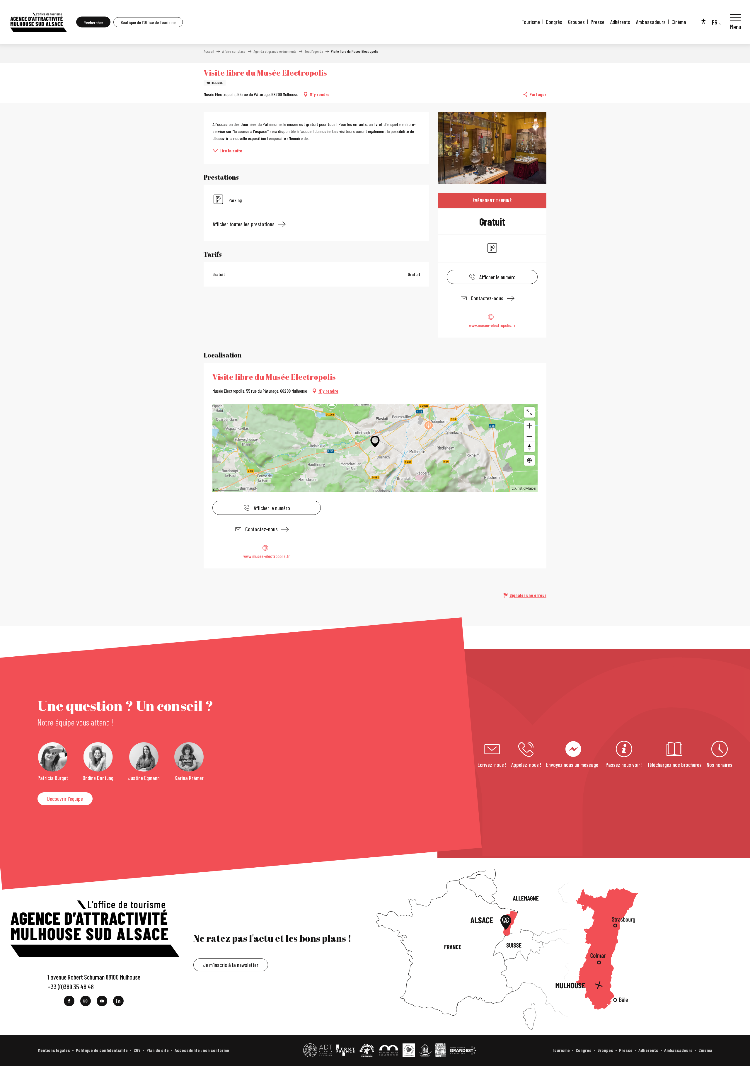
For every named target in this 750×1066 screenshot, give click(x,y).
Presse (597, 21)
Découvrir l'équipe (65, 798)
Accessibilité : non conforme (202, 1050)
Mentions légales (54, 1050)
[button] (93, 22)
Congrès (554, 21)
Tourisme (530, 21)
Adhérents (620, 21)
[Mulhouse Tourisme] (38, 22)
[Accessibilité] (703, 21)
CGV (137, 1050)
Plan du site (157, 1050)
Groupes (576, 21)
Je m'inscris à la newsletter (230, 964)
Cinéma (678, 21)
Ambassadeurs (651, 21)
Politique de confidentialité (102, 1050)
